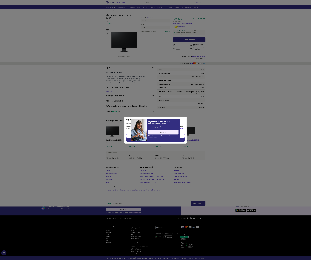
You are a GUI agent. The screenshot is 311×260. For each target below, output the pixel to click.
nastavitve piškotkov (162, 126)
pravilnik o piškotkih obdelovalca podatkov (170, 128)
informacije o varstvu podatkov (143, 128)
